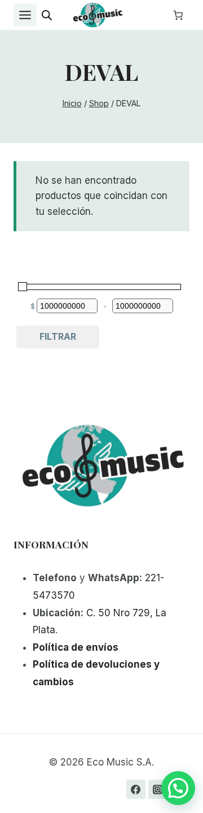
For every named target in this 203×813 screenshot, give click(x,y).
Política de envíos (75, 647)
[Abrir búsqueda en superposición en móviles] (46, 15)
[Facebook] (135, 789)
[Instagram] (157, 789)
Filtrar (57, 336)
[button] (178, 788)
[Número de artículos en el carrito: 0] (178, 15)
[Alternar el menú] (25, 15)
